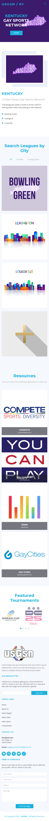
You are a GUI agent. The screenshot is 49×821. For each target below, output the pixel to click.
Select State (6, 717)
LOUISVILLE (24, 282)
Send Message (24, 806)
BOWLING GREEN (24, 184)
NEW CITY (24, 330)
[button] (20, 628)
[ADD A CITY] (24, 335)
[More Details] (24, 190)
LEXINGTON (24, 233)
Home (4, 705)
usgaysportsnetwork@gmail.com (19, 747)
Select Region (7, 713)
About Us (5, 709)
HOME (16, 33)
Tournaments (7, 726)
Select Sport (6, 721)
